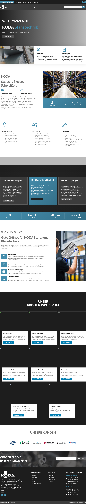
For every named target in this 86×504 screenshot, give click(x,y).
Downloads (54, 7)
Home (27, 7)
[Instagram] (85, 2)
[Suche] (83, 7)
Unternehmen (41, 7)
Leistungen (33, 7)
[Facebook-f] (83, 2)
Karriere (48, 7)
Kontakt (61, 7)
